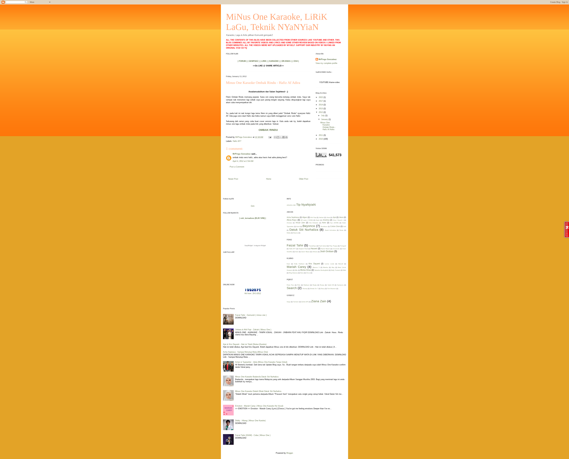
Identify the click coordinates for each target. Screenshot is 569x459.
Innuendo (336, 249)
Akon (341, 217)
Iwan (296, 251)
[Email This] (275, 137)
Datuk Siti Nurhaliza (303, 229)
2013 (321, 108)
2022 (321, 97)
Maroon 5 (316, 267)
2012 (321, 112)
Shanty (304, 288)
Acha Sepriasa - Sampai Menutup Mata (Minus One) (245, 352)
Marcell (340, 264)
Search (292, 288)
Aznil (298, 226)
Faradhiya (312, 246)
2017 (321, 101)
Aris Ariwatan (313, 223)
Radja (315, 285)
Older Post (303, 179)
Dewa (341, 230)
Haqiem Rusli (303, 249)
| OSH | (295, 61)
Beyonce (309, 226)
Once (308, 273)
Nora (302, 273)
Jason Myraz (305, 251)
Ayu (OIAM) (334, 223)
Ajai (334, 217)
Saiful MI (331, 285)
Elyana (295, 233)
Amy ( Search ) (338, 220)
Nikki (344, 270)
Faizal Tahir (295, 245)
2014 (321, 105)
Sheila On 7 (314, 288)
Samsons (340, 285)
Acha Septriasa (293, 217)
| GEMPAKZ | (253, 61)
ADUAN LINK (291, 205)
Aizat (328, 217)
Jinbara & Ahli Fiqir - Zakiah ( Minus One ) (253, 329)
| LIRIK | (263, 61)
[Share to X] (280, 137)
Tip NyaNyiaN (306, 204)
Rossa (322, 285)
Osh (252, 206)
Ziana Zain (318, 301)
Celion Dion (335, 226)
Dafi (344, 226)
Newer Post (233, 179)
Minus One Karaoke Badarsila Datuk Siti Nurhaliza (256, 377)
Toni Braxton (331, 288)
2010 (321, 139)
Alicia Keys (292, 220)
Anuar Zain (300, 223)
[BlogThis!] (277, 137)
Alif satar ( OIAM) (307, 220)
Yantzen (296, 302)
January (325, 119)
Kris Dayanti (314, 264)
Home (268, 179)
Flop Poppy (333, 246)
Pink (298, 285)
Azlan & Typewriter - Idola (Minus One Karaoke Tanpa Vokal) (261, 362)
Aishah (321, 217)
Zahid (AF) (305, 302)
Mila (296, 270)
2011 (321, 135)
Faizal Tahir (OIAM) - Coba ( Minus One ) (252, 435)
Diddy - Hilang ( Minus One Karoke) (250, 420)
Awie (324, 223)
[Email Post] (270, 137)
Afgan (304, 217)
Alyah (318, 220)
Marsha (325, 267)
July (323, 115)
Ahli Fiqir (313, 217)
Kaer (288, 264)
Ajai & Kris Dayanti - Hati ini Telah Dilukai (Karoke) (244, 344)
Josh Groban (327, 251)
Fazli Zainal (323, 246)
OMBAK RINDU (268, 129)
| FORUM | (242, 61)
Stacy (323, 288)
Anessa (289, 223)
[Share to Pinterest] (286, 137)
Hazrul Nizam (325, 249)
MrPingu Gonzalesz (242, 154)
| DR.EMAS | (286, 61)
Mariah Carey (296, 266)
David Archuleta (330, 230)
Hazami (314, 248)
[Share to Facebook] (283, 137)
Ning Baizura (293, 273)
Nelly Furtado (335, 270)
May (333, 267)
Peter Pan (290, 285)
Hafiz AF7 (237, 141)
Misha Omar (305, 270)
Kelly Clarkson (299, 264)
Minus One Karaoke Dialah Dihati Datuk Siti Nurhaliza (258, 391)
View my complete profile (326, 63)
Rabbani (306, 285)
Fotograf (343, 246)
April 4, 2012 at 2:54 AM (243, 161)
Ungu (288, 302)
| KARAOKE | (274, 61)
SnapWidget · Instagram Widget (255, 245)
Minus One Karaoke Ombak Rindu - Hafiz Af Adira (327, 126)
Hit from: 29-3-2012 (252, 293)
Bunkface (324, 226)
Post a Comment (237, 167)
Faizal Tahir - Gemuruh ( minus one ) (251, 315)
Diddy (289, 233)
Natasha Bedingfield (321, 270)
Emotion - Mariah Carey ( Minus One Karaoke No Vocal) (259, 406)
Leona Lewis (329, 264)
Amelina (326, 220)
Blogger (289, 453)
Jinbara (314, 251)
